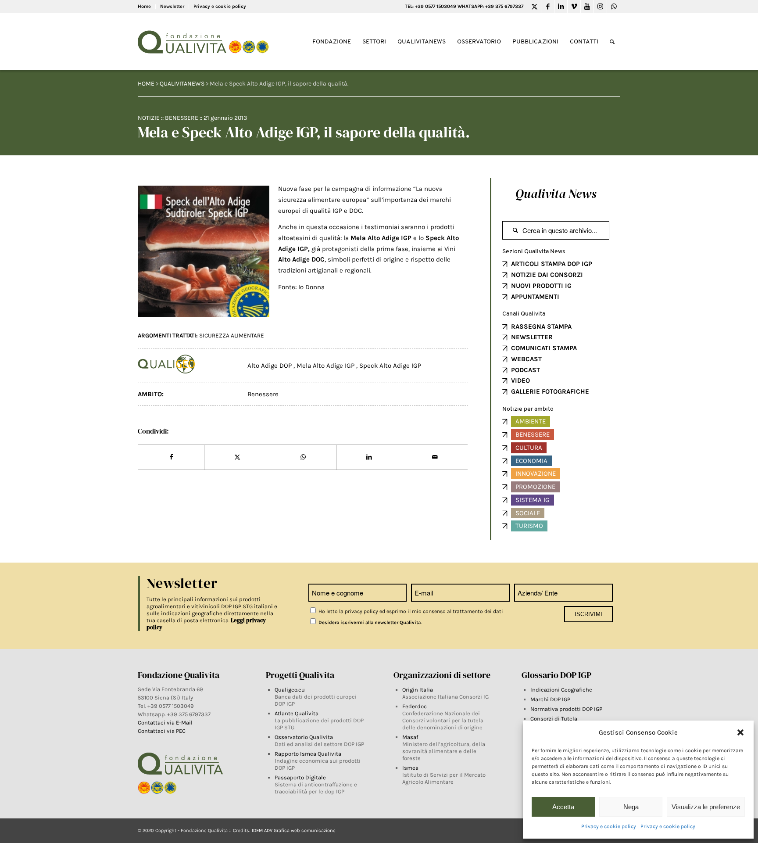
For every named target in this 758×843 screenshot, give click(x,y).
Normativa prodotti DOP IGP (566, 709)
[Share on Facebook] (171, 457)
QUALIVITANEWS (182, 83)
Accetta (563, 807)
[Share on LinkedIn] (369, 457)
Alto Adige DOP (270, 365)
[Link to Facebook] (547, 6)
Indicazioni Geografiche (561, 689)
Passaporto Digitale (300, 777)
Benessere (181, 118)
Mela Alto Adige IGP (326, 365)
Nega (631, 807)
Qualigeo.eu (290, 689)
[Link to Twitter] (534, 6)
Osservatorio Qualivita (304, 737)
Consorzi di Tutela (553, 718)
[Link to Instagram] (600, 6)
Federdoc (414, 706)
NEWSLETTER (532, 337)
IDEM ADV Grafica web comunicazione (294, 830)
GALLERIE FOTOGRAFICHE (550, 391)
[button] (740, 732)
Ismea (410, 767)
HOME (146, 83)
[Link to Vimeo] (574, 6)
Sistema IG (532, 500)
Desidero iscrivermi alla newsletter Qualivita (369, 622)
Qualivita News (555, 193)
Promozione (535, 487)
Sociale (527, 513)
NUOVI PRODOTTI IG (541, 286)
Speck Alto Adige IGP (390, 365)
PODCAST (525, 370)
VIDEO (520, 380)
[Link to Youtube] (587, 6)
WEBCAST (526, 359)
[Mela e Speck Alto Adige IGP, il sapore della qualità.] (203, 251)
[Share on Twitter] (237, 457)
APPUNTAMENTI (535, 297)
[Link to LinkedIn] (560, 6)
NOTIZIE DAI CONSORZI (547, 275)
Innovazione (535, 473)
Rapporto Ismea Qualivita (308, 753)
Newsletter (172, 6)
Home (144, 6)
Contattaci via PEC (162, 731)
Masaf (410, 737)
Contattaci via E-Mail (166, 722)
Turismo (529, 526)
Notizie (149, 118)
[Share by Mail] (435, 457)
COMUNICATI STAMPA (544, 348)
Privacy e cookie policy (608, 826)
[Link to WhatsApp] (613, 6)
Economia (531, 461)
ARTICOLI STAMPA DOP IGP (551, 264)
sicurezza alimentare (231, 335)
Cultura (528, 448)
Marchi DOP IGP (550, 699)
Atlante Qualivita (296, 713)
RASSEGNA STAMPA (541, 326)
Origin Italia (417, 689)
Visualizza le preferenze (706, 807)
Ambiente (530, 421)
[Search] (612, 42)
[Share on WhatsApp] (303, 457)
